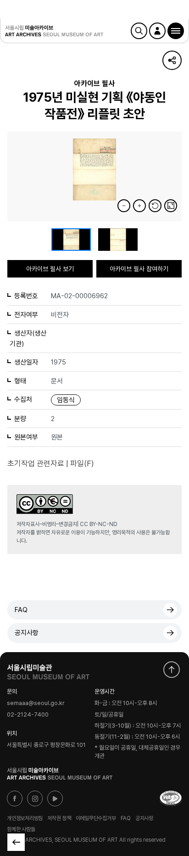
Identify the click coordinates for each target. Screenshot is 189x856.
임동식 (66, 400)
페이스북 (14, 798)
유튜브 (55, 798)
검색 (139, 31)
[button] (175, 31)
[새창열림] (48, 669)
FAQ (21, 610)
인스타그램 (35, 798)
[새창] (170, 798)
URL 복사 (172, 60)
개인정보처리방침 (25, 818)
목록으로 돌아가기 (16, 842)
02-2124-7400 (28, 714)
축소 (123, 205)
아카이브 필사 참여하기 (139, 268)
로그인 (157, 31)
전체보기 (170, 205)
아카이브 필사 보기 (50, 268)
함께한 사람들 (21, 829)
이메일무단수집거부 (96, 818)
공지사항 (27, 633)
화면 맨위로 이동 (171, 669)
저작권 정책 (59, 818)
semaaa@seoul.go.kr (36, 703)
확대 (139, 205)
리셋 (155, 205)
